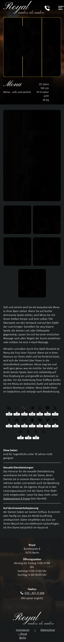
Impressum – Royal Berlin (22, 633)
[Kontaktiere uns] (47, 9)
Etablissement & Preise (16, 498)
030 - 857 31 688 (34, 593)
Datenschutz (47, 630)
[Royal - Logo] (24, 12)
